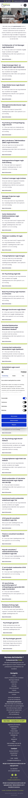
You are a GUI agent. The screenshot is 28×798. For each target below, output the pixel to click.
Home (14, 675)
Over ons (14, 684)
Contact (14, 694)
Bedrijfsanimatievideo (14, 692)
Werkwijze (14, 686)
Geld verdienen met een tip (14, 743)
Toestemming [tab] (5, 375)
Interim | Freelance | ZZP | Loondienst (14, 678)
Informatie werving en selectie (14, 708)
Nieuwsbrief (14, 739)
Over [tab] (23, 375)
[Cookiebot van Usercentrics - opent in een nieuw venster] (21, 372)
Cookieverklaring (14, 727)
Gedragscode (14, 735)
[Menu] (25, 5)
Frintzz (20, 660)
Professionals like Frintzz (14, 745)
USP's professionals (14, 714)
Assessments (14, 682)
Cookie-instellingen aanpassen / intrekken (13, 790)
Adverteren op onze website (14, 717)
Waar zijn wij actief (14, 688)
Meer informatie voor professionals (14, 704)
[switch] (25, 402)
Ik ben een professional (14, 697)
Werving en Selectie (14, 680)
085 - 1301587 (14, 758)
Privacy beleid (14, 731)
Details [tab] (14, 375)
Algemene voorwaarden (14, 724)
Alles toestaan (14, 416)
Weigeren (14, 424)
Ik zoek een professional (14, 699)
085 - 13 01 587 (14, 777)
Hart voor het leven (14, 733)
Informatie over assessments (14, 710)
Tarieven (14, 690)
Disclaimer (14, 729)
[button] (7, 1)
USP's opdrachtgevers (14, 712)
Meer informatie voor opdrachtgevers (14, 706)
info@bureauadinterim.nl (14, 760)
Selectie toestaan (14, 420)
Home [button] (3, 21)
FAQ (14, 737)
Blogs (14, 741)
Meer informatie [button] (6, 59)
